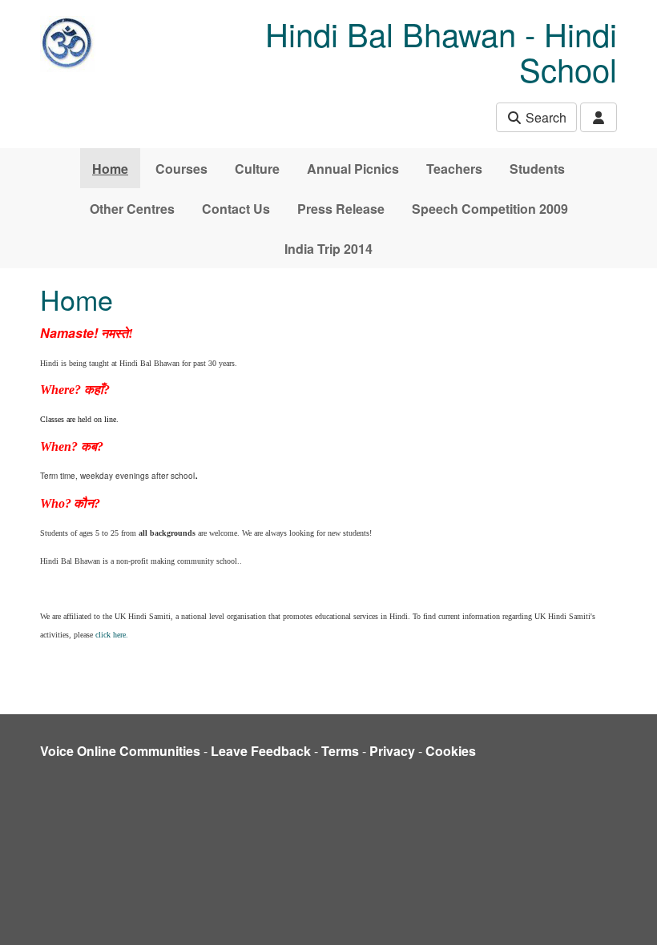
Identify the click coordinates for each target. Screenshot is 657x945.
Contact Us (236, 208)
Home (110, 168)
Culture (257, 168)
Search (544, 117)
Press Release (341, 208)
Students (537, 168)
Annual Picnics (353, 168)
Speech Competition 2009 (490, 208)
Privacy (392, 751)
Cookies (450, 751)
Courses (181, 168)
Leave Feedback (261, 751)
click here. (111, 634)
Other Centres (132, 208)
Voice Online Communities (120, 751)
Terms (340, 751)
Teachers (454, 168)
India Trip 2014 (328, 248)
